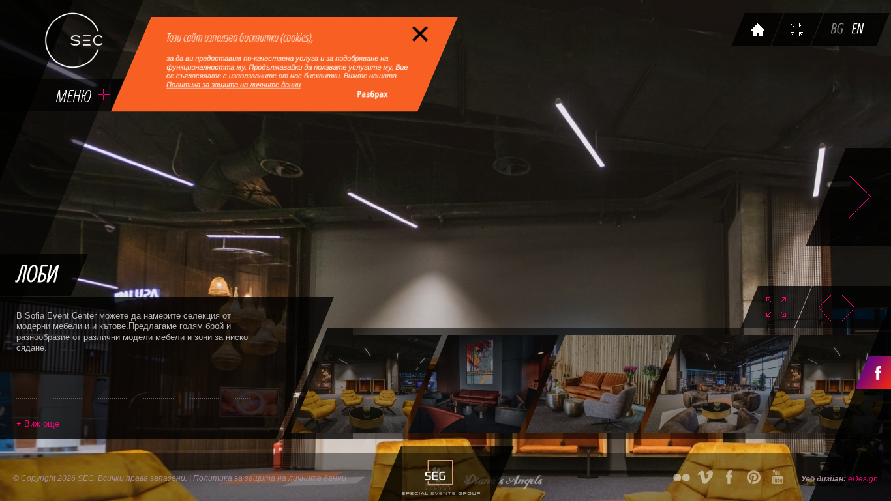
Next (853, 307)
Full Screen (798, 30)
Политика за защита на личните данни (233, 85)
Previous (820, 307)
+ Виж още (37, 424)
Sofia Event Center (73, 40)
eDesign (863, 478)
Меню (73, 95)
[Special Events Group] (439, 473)
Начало (758, 30)
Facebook (873, 372)
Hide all (767, 307)
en (859, 30)
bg (838, 30)
